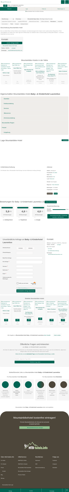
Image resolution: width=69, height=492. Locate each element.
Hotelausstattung (8, 103)
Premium (66, 61)
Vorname (5, 266)
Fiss (51, 174)
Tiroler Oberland (55, 184)
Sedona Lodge (6, 72)
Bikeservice (7, 113)
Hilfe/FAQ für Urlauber (22, 464)
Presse (2, 467)
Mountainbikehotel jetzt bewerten (58, 216)
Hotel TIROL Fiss (17, 68)
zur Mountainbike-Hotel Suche (1, 5)
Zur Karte (50, 248)
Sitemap (2, 478)
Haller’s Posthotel (63, 71)
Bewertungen (60, 8)
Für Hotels (3, 460)
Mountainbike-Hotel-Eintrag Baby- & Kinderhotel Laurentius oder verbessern (40, 394)
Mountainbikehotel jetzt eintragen (35, 427)
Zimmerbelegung (6, 252)
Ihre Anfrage (6, 261)
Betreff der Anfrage (7, 257)
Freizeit (4, 127)
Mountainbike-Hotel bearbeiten (24, 467)
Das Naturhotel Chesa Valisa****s (51, 75)
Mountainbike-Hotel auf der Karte (9, 45)
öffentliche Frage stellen (35, 362)
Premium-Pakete (21, 474)
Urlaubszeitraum (6, 247)
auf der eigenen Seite (52, 393)
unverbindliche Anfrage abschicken (26, 291)
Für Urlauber (3, 464)
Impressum (37, 460)
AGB (36, 464)
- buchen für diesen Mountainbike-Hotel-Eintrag (63, 393)
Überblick (6, 98)
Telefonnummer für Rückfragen (7, 278)
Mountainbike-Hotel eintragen (24, 471)
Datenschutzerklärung (22, 288)
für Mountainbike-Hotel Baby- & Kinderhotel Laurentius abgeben (5, 393)
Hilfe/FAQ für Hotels (22, 460)
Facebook (55, 460)
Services (6, 108)
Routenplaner (65, 140)
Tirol (54, 176)
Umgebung (6, 132)
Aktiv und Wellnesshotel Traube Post (40, 72)
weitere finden (16, 393)
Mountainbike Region (8, 122)
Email (4, 273)
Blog (2, 474)
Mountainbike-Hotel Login (7, 484)
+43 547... (7, 48)
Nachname (5, 270)
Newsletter (55, 467)
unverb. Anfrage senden (12, 43)
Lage (26, 8)
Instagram (55, 464)
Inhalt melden (57, 335)
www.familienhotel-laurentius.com (15, 50)
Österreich (52, 178)
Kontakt (55, 193)
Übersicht (9, 8)
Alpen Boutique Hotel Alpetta (28, 70)
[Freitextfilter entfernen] (62, 2)
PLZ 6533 (55, 172)
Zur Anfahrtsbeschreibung (53, 250)
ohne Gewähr (47, 335)
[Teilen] (64, 490)
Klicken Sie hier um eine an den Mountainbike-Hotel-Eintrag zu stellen (35, 354)
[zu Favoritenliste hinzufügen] (2, 12)
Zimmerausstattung (9, 118)
